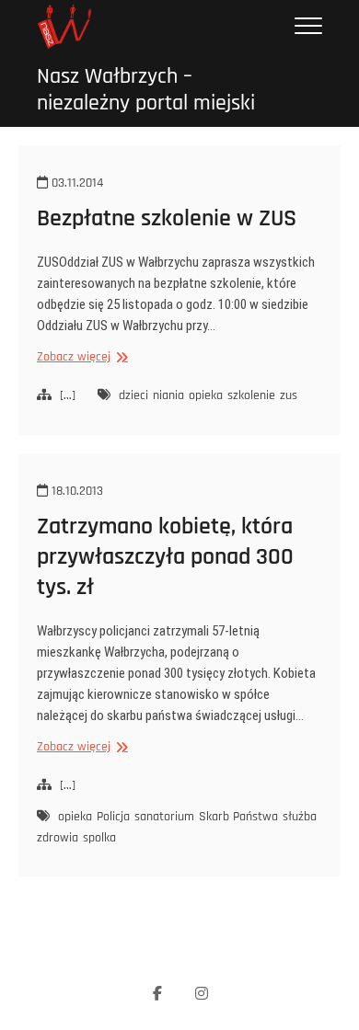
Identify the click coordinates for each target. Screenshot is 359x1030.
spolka (99, 838)
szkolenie (251, 395)
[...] (67, 395)
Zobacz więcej (80, 357)
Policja (113, 816)
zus (288, 395)
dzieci (133, 395)
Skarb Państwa (238, 816)
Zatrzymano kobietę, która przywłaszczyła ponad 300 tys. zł (165, 556)
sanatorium (164, 816)
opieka (206, 395)
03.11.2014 (75, 183)
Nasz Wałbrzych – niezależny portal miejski (146, 90)
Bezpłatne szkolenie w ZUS (166, 218)
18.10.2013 (75, 491)
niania (168, 395)
